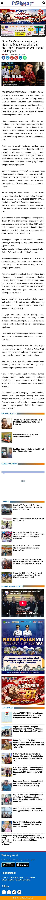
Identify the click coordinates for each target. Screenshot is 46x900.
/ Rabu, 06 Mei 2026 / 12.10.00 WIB (15, 54)
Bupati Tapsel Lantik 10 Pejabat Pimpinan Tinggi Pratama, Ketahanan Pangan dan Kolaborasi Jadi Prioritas (28, 729)
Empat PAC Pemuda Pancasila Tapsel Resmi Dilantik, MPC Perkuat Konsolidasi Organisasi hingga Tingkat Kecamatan (28, 561)
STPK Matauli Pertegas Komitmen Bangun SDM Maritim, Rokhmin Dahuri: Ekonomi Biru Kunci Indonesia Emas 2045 (28, 757)
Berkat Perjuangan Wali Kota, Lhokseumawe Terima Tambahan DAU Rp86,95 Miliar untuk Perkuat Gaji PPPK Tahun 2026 (28, 743)
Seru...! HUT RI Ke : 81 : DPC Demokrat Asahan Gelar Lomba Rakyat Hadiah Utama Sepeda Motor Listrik (27, 575)
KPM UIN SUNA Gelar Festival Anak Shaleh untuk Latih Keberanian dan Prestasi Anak (26, 548)
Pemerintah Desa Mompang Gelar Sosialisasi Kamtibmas (25, 435)
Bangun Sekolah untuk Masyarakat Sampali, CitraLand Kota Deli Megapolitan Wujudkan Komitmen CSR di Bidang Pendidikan (28, 535)
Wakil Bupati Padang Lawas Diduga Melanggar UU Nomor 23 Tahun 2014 (28, 809)
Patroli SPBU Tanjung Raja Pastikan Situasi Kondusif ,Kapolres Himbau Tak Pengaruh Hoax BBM (27, 507)
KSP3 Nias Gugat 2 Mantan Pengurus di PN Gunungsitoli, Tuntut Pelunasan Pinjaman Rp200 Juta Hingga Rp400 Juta (28, 770)
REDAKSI (4, 878)
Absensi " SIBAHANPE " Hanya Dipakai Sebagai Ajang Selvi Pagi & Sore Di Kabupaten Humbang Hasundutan (28, 715)
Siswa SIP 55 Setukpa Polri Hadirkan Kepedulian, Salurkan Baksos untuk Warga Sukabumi (27, 824)
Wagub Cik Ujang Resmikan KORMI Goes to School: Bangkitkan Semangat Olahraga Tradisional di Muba (28, 838)
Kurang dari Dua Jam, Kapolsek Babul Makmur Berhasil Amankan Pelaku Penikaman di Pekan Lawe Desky (28, 783)
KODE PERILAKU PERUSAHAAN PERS (15, 880)
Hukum (9, 38)
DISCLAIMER (30, 878)
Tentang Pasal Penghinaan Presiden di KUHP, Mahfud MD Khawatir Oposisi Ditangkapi (27, 422)
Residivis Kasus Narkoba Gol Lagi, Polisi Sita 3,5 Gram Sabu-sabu (28, 450)
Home (3, 38)
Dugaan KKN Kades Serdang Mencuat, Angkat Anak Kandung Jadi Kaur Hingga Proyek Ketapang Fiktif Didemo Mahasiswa (28, 798)
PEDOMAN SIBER (16, 878)
